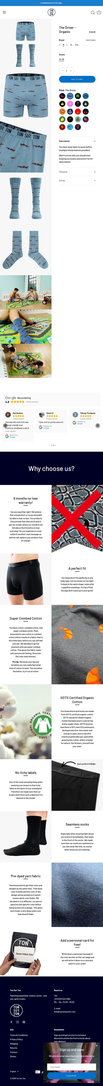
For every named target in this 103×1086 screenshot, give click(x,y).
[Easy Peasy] (62, 119)
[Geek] (85, 96)
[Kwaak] (85, 104)
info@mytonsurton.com (64, 1011)
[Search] (92, 12)
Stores (13, 1056)
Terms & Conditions (19, 1035)
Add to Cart (77, 79)
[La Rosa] (70, 119)
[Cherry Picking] (85, 111)
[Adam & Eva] (70, 127)
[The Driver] (70, 96)
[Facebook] (11, 1021)
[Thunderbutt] (62, 127)
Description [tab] (64, 141)
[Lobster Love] (78, 127)
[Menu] (4, 12)
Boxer (77, 40)
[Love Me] (78, 104)
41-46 (61, 59)
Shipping (14, 1043)
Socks (62, 54)
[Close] (96, 1045)
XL (71, 44)
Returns (13, 1048)
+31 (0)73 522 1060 (62, 999)
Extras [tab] (62, 180)
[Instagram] (17, 1021)
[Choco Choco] (85, 119)
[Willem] (62, 111)
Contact (13, 1052)
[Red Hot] (62, 96)
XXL (77, 44)
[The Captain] (70, 111)
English (13, 1071)
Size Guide (90, 40)
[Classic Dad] (62, 104)
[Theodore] (78, 119)
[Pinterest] (24, 1021)
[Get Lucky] (78, 96)
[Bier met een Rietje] (78, 111)
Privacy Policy (16, 1039)
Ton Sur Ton (20, 1078)
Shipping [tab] (63, 171)
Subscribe (71, 1076)
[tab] (77, 156)
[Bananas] (70, 104)
